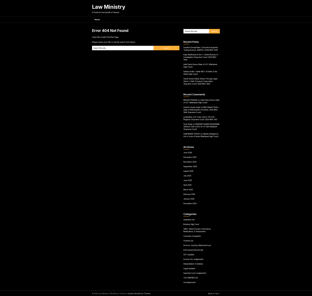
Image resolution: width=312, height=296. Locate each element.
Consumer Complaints (192, 236)
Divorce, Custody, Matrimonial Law (197, 245)
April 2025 (187, 185)
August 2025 (188, 171)
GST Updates (188, 255)
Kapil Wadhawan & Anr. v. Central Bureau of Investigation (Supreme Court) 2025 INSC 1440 (200, 57)
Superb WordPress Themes (139, 293)
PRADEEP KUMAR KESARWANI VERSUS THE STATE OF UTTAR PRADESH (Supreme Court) (201, 126)
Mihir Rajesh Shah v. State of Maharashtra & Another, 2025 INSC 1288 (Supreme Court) (201, 109)
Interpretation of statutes (193, 264)
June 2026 (187, 153)
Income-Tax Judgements (193, 259)
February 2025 (189, 194)
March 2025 (188, 190)
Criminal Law (188, 241)
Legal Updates (189, 268)
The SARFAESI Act (190, 278)
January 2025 (188, 199)
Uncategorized (189, 282)
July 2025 (187, 176)
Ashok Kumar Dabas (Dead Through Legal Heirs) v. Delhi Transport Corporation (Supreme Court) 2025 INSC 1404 (200, 81)
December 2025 (189, 157)
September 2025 (190, 166)
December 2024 (190, 203)
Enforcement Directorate (193, 250)
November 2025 (189, 162)
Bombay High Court (191, 224)
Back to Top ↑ (214, 293)
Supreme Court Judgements (194, 273)
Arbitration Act (189, 220)
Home (97, 19)
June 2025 (187, 180)
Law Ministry (108, 7)
